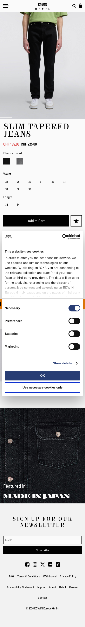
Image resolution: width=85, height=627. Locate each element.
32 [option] (53, 182)
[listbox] (42, 186)
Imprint (41, 587)
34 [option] (6, 189)
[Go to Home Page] (42, 6)
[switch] (74, 321)
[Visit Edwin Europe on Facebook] (27, 565)
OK (42, 375)
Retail (62, 587)
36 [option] (18, 189)
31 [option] (41, 182)
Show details (62, 363)
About (52, 587)
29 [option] (18, 182)
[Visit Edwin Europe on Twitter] (42, 565)
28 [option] (6, 182)
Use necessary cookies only (42, 387)
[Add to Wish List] (76, 220)
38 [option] (29, 189)
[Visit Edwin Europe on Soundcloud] (50, 565)
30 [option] (29, 182)
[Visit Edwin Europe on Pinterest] (58, 565)
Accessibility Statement (20, 587)
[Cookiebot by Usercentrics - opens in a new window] (62, 237)
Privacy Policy (68, 576)
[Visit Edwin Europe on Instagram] (35, 565)
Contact (42, 598)
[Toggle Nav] (6, 6)
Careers (73, 587)
